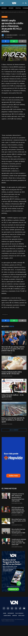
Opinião (11, 8)
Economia (4, 16)
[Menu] (3, 3)
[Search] (25, 3)
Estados (4, 8)
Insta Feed (21, 615)
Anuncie (14, 615)
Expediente (11, 613)
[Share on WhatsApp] (14, 41)
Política (18, 8)
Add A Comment (14, 430)
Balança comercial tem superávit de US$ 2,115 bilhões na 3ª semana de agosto (13, 420)
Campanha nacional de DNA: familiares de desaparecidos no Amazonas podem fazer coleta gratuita (18, 497)
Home (3, 12)
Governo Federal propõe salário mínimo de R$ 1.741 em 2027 (12, 373)
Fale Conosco (19, 613)
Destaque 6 (5, 314)
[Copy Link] (22, 41)
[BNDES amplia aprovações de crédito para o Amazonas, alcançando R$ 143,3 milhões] (14, 53)
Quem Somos (7, 615)
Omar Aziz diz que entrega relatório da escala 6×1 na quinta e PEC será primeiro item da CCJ (13, 348)
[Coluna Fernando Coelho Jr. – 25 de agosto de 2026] (14, 386)
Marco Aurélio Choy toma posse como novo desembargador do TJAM (18, 531)
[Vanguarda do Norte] (14, 3)
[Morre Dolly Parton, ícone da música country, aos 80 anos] (6, 521)
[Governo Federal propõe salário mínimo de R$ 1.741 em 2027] (14, 363)
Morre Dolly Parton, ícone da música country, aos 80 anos (19, 521)
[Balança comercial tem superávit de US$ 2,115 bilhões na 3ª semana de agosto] (14, 409)
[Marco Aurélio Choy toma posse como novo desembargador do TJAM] (6, 531)
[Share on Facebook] (6, 41)
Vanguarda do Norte (11, 35)
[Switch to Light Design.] (23, 3)
